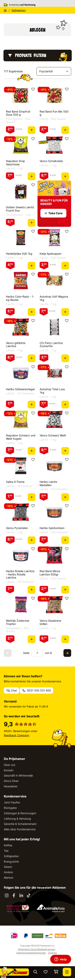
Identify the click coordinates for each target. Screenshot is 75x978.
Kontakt (8, 770)
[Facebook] (14, 896)
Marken (8, 877)
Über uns (9, 764)
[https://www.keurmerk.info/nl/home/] (18, 908)
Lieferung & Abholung (17, 818)
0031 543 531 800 (38, 690)
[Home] (5, 10)
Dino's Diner (11, 781)
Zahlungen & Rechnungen (20, 813)
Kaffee (8, 845)
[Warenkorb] (56, 972)
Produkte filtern (30, 55)
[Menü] (67, 972)
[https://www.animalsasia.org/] (51, 908)
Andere (8, 872)
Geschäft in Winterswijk (18, 775)
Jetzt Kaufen (12, 802)
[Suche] (35, 972)
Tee (6, 850)
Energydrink (11, 861)
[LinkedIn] (21, 896)
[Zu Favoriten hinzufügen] (33, 89)
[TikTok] (28, 896)
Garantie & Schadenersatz (20, 823)
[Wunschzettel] (45, 972)
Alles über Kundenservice (20, 829)
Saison (8, 866)
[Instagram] (6, 896)
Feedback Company (16, 735)
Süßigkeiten (11, 856)
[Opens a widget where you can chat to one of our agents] (60, 959)
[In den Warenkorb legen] (31, 130)
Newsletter (11, 786)
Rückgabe (10, 807)
